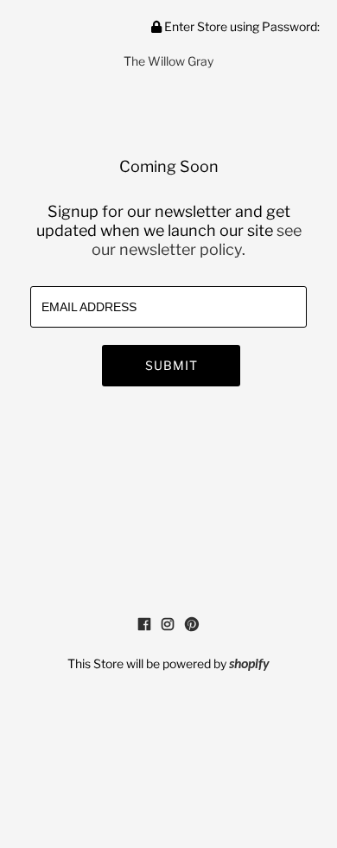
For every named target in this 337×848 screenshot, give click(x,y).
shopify (249, 665)
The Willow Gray (168, 61)
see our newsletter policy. (197, 239)
